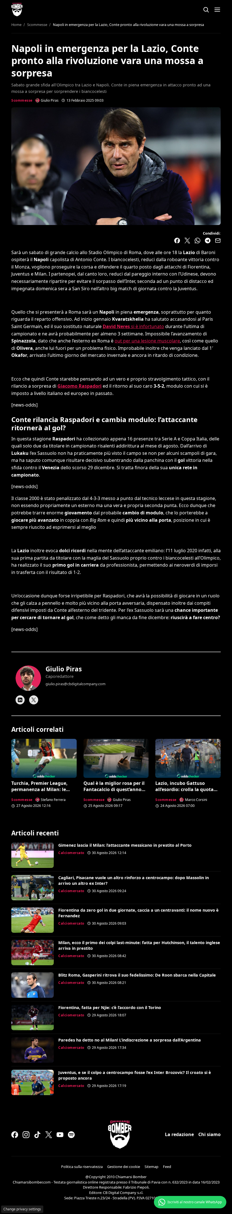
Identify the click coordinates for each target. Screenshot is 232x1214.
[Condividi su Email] (218, 240)
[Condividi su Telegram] (207, 240)
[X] (33, 699)
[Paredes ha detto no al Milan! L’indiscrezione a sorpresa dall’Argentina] (32, 1050)
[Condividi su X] (187, 240)
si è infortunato (133, 326)
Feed (167, 1166)
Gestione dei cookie (123, 1166)
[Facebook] (14, 1134)
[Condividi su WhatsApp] (197, 240)
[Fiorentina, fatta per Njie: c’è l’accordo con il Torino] (32, 1017)
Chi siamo (209, 1134)
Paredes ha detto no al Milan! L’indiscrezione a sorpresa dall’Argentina (129, 1040)
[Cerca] (206, 9)
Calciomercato (71, 852)
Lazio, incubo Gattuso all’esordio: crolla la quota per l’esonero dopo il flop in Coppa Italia (185, 792)
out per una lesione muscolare (147, 341)
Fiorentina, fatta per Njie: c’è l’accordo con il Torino (109, 1007)
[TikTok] (37, 1134)
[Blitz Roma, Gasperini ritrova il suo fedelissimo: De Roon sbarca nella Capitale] (32, 985)
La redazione (179, 1134)
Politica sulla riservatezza (82, 1166)
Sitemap (151, 1166)
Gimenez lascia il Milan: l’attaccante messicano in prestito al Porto (125, 845)
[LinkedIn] (20, 699)
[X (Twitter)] (48, 1134)
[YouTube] (60, 1134)
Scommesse (22, 100)
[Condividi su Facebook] (177, 240)
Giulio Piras (64, 669)
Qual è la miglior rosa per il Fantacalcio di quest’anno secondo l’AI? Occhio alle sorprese (114, 792)
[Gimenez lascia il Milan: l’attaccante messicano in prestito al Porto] (32, 855)
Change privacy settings (22, 1209)
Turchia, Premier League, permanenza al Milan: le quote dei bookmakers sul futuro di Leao (40, 792)
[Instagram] (26, 1134)
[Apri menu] (217, 9)
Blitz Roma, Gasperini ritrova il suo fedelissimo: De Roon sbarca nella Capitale (137, 975)
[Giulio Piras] (28, 678)
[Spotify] (71, 1134)
